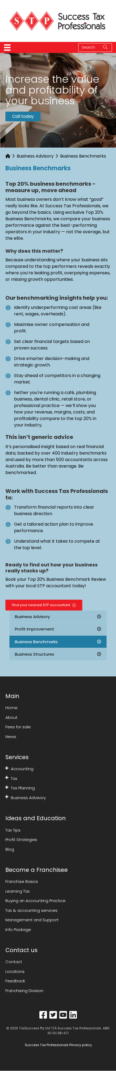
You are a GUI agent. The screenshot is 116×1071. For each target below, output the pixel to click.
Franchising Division (24, 990)
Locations (15, 971)
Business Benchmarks (36, 642)
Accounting (22, 769)
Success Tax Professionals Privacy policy (58, 1045)
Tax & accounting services (31, 910)
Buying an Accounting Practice (35, 900)
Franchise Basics (21, 881)
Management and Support (32, 920)
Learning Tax (17, 891)
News (10, 736)
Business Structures (34, 654)
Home (11, 707)
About (11, 717)
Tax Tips (13, 830)
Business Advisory (35, 156)
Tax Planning (23, 788)
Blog (9, 849)
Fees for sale (18, 727)
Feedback (15, 981)
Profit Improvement (34, 629)
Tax (14, 778)
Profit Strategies (21, 839)
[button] (6, 768)
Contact (13, 962)
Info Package (18, 929)
